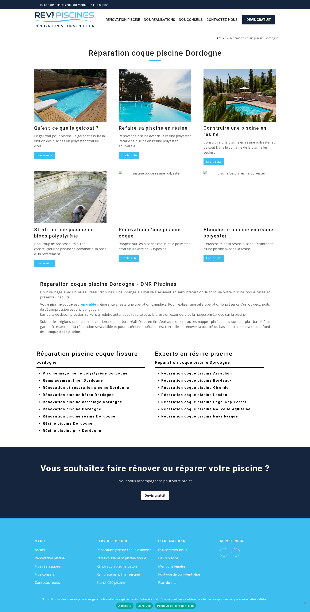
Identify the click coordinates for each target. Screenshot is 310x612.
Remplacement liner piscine (118, 574)
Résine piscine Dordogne (68, 423)
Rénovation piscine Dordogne (72, 409)
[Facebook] (224, 552)
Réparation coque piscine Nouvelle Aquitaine (206, 409)
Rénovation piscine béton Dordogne (78, 395)
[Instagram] (236, 552)
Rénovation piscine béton (117, 566)
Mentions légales (171, 566)
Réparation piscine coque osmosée (124, 550)
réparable (88, 304)
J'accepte (124, 605)
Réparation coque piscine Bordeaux (196, 380)
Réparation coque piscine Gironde (195, 388)
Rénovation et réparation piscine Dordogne (86, 388)
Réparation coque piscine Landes (194, 395)
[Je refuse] (305, 603)
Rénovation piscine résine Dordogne (79, 416)
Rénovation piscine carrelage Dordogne (82, 402)
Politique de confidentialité (179, 574)
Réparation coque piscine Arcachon (196, 373)
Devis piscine (168, 558)
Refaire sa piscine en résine (153, 128)
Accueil (221, 38)
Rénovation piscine (123, 20)
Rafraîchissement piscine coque (121, 558)
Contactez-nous (221, 20)
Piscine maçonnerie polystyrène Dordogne (85, 373)
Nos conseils (45, 574)
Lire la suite (44, 155)
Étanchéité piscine (111, 582)
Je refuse (144, 605)
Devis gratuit (259, 20)
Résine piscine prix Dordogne (72, 431)
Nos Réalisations (159, 20)
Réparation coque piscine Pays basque (199, 416)
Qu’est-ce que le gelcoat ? (66, 128)
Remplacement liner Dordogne (73, 380)
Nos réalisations (48, 566)
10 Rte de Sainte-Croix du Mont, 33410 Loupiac (73, 5)
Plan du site (167, 582)
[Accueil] (64, 19)
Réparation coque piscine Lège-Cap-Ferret (204, 402)
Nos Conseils (191, 20)
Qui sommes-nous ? (173, 550)
